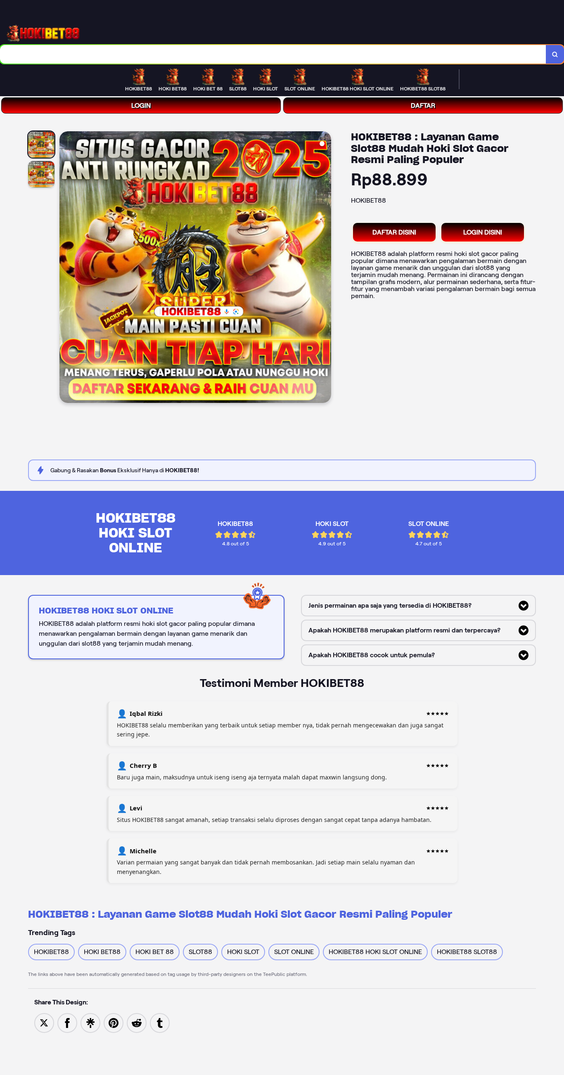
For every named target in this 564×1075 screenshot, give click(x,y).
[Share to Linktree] (90, 1022)
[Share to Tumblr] (160, 1022)
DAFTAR (423, 105)
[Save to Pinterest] (113, 1022)
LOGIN (141, 105)
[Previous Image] (66, 268)
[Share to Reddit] (137, 1022)
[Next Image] (324, 268)
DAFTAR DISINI (394, 232)
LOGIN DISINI (482, 232)
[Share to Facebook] (67, 1022)
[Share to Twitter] (44, 1022)
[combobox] (273, 54)
